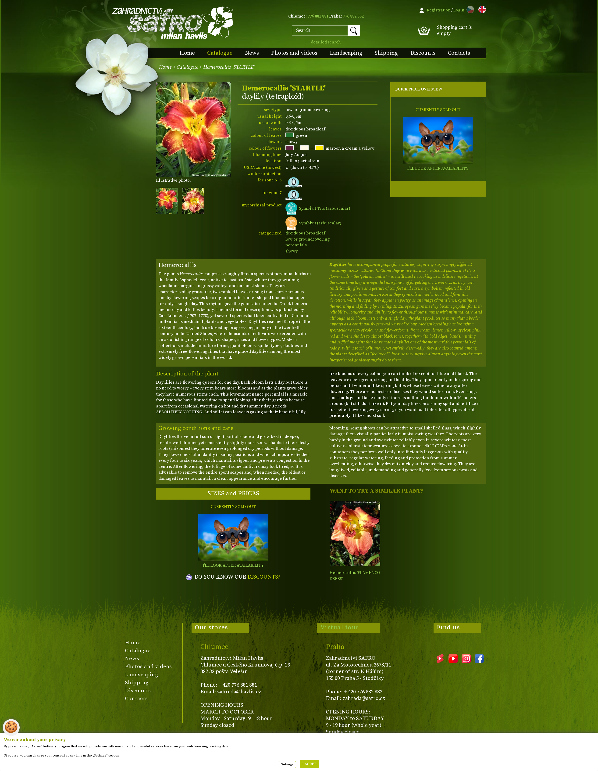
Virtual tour (339, 627)
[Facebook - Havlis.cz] (479, 661)
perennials (296, 245)
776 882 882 (353, 16)
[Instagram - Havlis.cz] (466, 661)
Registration (439, 10)
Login (458, 10)
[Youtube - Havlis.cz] (453, 661)
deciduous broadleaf (305, 233)
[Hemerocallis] (355, 533)
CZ (469, 8)
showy (291, 251)
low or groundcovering (307, 239)
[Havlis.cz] (173, 22)
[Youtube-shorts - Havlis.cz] (440, 661)
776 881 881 (318, 16)
